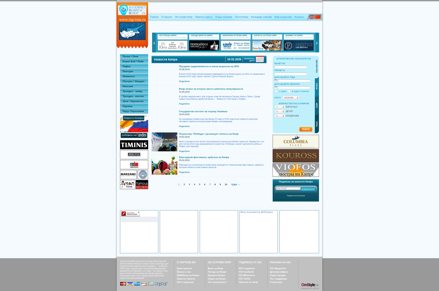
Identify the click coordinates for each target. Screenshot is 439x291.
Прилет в (279, 70)
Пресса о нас (184, 272)
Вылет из (279, 63)
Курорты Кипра (216, 275)
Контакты (299, 17)
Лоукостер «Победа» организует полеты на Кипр (209, 133)
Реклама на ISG (280, 262)
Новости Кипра (165, 59)
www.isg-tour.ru (132, 19)
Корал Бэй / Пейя (133, 61)
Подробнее (184, 81)
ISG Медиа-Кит (278, 268)
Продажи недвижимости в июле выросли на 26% (209, 66)
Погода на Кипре (217, 272)
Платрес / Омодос (133, 81)
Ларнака (128, 106)
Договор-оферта (279, 272)
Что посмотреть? (217, 282)
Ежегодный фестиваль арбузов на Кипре (204, 157)
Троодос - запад (132, 91)
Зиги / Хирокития (133, 101)
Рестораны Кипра (168, 35)
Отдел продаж (278, 275)
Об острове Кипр (183, 17)
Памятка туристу (204, 17)
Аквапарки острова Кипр (234, 35)
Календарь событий (261, 17)
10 (226, 184)
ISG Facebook (246, 272)
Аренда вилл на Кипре (202, 35)
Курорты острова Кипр (265, 35)
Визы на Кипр (215, 268)
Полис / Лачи (130, 56)
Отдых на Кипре (223, 17)
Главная (154, 17)
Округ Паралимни (133, 111)
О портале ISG (186, 262)
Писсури (128, 71)
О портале (166, 17)
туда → (235, 184)
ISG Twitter (245, 278)
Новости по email (248, 282)
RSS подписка (247, 268)
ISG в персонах (185, 282)
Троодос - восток (133, 96)
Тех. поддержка (278, 278)
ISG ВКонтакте (247, 275)
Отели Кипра (241, 17)
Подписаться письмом (296, 196)
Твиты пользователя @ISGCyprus (256, 212)
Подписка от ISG (250, 262)
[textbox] (290, 67)
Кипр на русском (283, 17)
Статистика (276, 282)
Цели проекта (184, 268)
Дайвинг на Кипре (294, 35)
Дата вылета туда (284, 77)
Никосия (128, 86)
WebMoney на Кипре (188, 275)
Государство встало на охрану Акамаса (203, 111)
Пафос (127, 66)
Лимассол (129, 76)
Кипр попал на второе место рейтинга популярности (211, 88)
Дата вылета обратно (287, 84)
